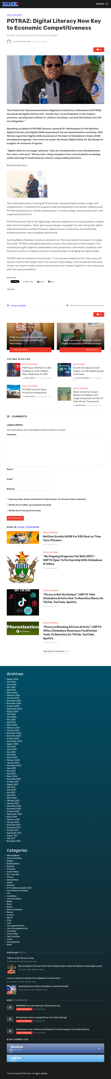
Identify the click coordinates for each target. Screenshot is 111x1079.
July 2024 (11, 747)
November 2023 (14, 765)
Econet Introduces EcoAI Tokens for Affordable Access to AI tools (88, 370)
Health (10, 882)
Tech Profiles (12, 934)
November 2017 (14, 827)
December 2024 (14, 733)
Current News (79, 364)
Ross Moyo (30, 378)
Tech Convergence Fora (17, 928)
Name (10, 469)
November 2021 (14, 779)
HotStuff (11, 885)
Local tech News (14, 15)
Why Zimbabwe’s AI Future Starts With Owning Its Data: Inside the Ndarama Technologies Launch (60, 966)
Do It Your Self (13, 874)
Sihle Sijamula (83, 378)
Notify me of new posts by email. (25, 510)
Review (10, 912)
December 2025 (14, 701)
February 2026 (13, 695)
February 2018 (13, 819)
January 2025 (13, 730)
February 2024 (13, 760)
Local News (12, 896)
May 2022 (11, 771)
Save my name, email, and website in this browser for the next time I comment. (47, 499)
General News (13, 880)
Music (9, 904)
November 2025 (14, 703)
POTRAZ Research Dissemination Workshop (87, 305)
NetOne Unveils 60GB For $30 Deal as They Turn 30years (72, 538)
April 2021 (11, 795)
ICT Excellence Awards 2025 (19, 888)
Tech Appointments (15, 926)
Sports (10, 918)
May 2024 (11, 752)
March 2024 (12, 757)
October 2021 (13, 782)
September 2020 (14, 814)
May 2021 (11, 792)
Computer (11, 869)
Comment (11, 434)
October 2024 (13, 738)
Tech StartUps (13, 936)
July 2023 (11, 768)
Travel (9, 939)
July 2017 (11, 838)
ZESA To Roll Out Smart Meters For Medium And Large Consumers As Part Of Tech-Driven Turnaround (88, 397)
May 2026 (11, 687)
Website (11, 489)
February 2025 (13, 728)
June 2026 (12, 684)
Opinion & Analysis (14, 909)
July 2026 (11, 682)
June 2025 (12, 717)
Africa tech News (29, 364)
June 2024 (12, 749)
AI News (10, 861)
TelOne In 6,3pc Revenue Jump (20, 958)
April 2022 (11, 774)
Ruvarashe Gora (23, 42)
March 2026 (12, 693)
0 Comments (40, 1009)
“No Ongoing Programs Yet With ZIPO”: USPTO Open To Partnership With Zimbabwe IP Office (72, 560)
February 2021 (13, 800)
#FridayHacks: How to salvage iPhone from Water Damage (41, 1017)
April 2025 (11, 722)
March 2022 (12, 776)
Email (10, 479)
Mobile (9, 901)
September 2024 (14, 741)
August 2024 (12, 744)
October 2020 (13, 811)
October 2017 (13, 830)
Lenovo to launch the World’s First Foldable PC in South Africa (33, 978)
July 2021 (11, 787)
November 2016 (14, 841)
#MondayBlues (13, 855)
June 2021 (11, 790)
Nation (10, 907)
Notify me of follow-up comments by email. (30, 505)
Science (10, 915)
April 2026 (11, 690)
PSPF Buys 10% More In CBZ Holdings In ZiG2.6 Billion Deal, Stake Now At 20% (36, 370)
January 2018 (13, 822)
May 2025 (11, 720)
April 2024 (11, 755)
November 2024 (14, 736)
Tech (9, 923)
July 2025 (11, 714)
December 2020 (14, 806)
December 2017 (14, 825)
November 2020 (14, 809)
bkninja (44, 1073)
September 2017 (14, 833)
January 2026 (13, 698)
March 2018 (12, 817)
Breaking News (13, 864)
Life (8, 893)
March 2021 (12, 798)
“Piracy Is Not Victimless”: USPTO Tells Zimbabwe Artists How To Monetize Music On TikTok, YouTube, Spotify (73, 598)
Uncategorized (13, 942)
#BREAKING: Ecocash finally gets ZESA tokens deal (38, 1006)
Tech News (11, 931)
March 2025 (12, 725)
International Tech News (17, 891)
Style (9, 920)
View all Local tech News (54, 651)
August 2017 (12, 836)
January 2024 (13, 763)
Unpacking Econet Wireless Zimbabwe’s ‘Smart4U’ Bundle (43, 986)
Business (10, 866)
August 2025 (12, 711)
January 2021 (13, 803)
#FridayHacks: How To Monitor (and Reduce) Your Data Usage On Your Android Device (52, 1029)
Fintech (10, 877)
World (9, 945)
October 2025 (13, 706)
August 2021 (12, 784)
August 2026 (12, 679)
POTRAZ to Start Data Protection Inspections (34, 391)
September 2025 (14, 709)
